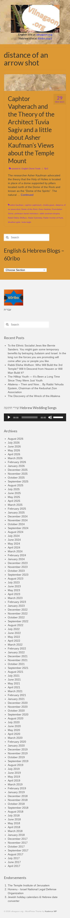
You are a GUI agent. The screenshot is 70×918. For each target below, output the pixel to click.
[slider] (58, 416)
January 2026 (16, 465)
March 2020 (15, 737)
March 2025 (15, 504)
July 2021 (14, 675)
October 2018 (16, 803)
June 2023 (14, 586)
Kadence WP (51, 911)
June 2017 (14, 862)
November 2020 (18, 706)
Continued (27, 194)
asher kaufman (17, 205)
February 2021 (17, 695)
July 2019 (14, 768)
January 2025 (16, 512)
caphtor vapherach (33, 205)
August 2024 (15, 531)
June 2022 (14, 632)
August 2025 (15, 485)
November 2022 (18, 613)
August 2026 (15, 438)
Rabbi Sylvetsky (35, 218)
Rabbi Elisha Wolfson (17, 218)
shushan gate (14, 222)
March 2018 (15, 831)
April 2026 (14, 454)
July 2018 (14, 815)
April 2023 (14, 594)
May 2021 (14, 683)
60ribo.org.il (45, 38)
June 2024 (14, 539)
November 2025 (18, 473)
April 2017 (14, 866)
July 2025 (14, 489)
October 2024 (16, 524)
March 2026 (15, 458)
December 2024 (18, 516)
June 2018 (14, 819)
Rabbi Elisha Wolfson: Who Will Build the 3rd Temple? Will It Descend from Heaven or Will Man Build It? (35, 368)
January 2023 (16, 605)
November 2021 (18, 660)
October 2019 (16, 757)
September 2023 (18, 574)
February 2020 (17, 741)
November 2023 (18, 566)
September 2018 (18, 807)
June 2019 (14, 772)
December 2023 (18, 563)
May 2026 (14, 450)
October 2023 (16, 570)
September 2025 (18, 481)
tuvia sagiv (26, 222)
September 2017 (18, 850)
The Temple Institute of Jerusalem (29, 885)
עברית (7, 309)
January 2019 (16, 792)
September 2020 (18, 714)
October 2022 (16, 617)
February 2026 (17, 462)
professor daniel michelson (26, 213)
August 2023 (15, 578)
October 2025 (16, 477)
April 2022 (14, 640)
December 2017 (18, 838)
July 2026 (14, 442)
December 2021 (18, 656)
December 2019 (18, 749)
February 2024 (17, 555)
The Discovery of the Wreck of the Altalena (34, 396)
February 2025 (17, 508)
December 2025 (18, 469)
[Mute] (50, 417)
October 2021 (16, 664)
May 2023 (14, 590)
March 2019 (15, 784)
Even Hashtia (45, 209)
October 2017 (16, 846)
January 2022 (16, 652)
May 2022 (14, 636)
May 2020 (14, 730)
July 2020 (14, 722)
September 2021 (18, 667)
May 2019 (14, 776)
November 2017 (18, 842)
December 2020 (18, 702)
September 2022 (18, 621)
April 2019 (14, 780)
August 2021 (15, 671)
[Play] (9, 417)
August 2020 (15, 718)
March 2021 (15, 691)
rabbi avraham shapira (50, 213)
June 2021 (14, 679)
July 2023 (14, 582)
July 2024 (14, 535)
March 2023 (15, 598)
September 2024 (18, 528)
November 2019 (18, 753)
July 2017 (14, 858)
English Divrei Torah (31, 168)
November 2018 (18, 799)
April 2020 (14, 733)
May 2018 (14, 823)
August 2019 (15, 765)
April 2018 (14, 827)
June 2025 (14, 493)
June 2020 (14, 726)
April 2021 (14, 687)
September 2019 (18, 761)
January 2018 (16, 834)
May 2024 (14, 543)
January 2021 (16, 698)
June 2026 (14, 446)
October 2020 (16, 710)
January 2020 (16, 745)
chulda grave (48, 205)
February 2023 (17, 601)
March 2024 (15, 551)
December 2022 (18, 609)
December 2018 (18, 796)
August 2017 (15, 854)
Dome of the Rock (29, 209)
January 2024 (16, 559)
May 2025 (14, 497)
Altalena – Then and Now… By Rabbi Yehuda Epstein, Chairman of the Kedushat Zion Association (36, 388)
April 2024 (14, 547)
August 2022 (15, 625)
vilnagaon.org (44, 34)
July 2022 (14, 629)
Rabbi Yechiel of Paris (53, 218)
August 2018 (15, 811)
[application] (35, 417)
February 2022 (17, 648)
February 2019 (17, 788)
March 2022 (15, 644)
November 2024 (18, 520)
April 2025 (14, 500)
